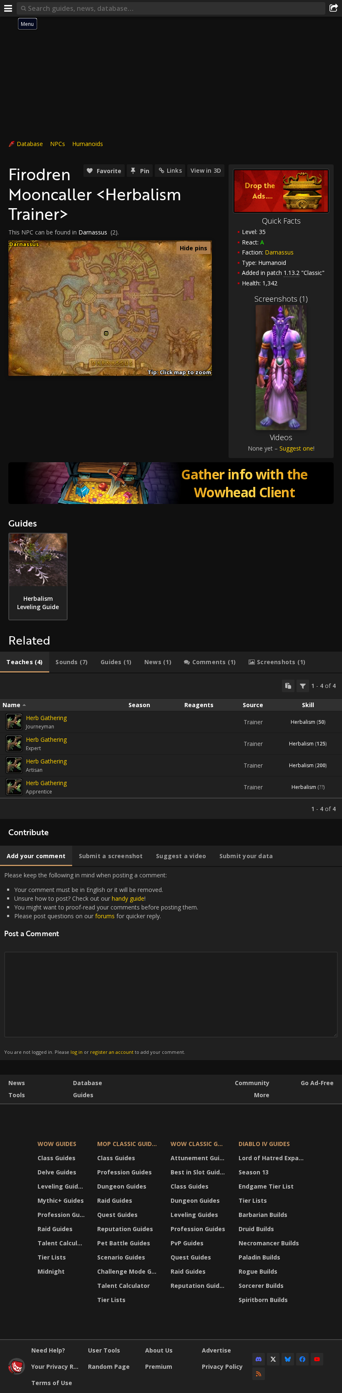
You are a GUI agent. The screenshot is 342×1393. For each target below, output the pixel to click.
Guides (83, 1095)
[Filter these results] (303, 686)
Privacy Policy (222, 1366)
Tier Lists (52, 1257)
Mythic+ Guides (61, 1200)
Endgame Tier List (266, 1186)
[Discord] (258, 1359)
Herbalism (303, 721)
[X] (273, 1359)
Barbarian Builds (263, 1215)
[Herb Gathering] (14, 722)
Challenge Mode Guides (128, 1271)
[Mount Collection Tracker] (171, 483)
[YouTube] (317, 1359)
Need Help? (48, 1350)
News (16, 1083)
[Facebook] (302, 1359)
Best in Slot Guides (199, 1172)
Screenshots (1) (281, 299)
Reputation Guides (125, 1229)
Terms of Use (51, 1383)
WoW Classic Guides (199, 1144)
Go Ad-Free (317, 1083)
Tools (16, 1095)
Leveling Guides (61, 1186)
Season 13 (254, 1172)
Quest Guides (117, 1215)
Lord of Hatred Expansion (273, 1158)
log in (76, 1052)
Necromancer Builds (269, 1243)
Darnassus (279, 252)
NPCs (57, 144)
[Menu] (8, 8)
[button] (106, 333)
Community (252, 1083)
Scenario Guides (121, 1257)
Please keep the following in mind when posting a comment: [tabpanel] (101, 963)
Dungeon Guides (121, 1186)
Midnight (51, 1271)
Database (30, 144)
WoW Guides (57, 1144)
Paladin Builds (259, 1257)
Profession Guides (62, 1215)
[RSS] (258, 1374)
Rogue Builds (258, 1271)
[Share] (333, 8)
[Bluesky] (288, 1359)
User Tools (104, 1350)
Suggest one (296, 448)
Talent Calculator (62, 1243)
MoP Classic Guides (127, 1144)
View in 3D (206, 170)
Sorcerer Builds (261, 1286)
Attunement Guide (199, 1158)
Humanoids (87, 144)
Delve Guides (57, 1172)
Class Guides (56, 1158)
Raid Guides (55, 1229)
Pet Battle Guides (123, 1243)
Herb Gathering (46, 718)
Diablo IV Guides (264, 1144)
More (261, 1095)
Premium (158, 1366)
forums (105, 916)
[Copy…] (288, 686)
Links (174, 170)
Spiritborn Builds (263, 1300)
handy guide (128, 898)
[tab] (24, 662)
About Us (159, 1350)
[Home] (16, 1372)
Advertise (216, 1350)
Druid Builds (256, 1229)
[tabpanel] (171, 746)
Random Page (109, 1366)
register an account (111, 1052)
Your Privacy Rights (56, 1366)
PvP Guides (187, 1243)
